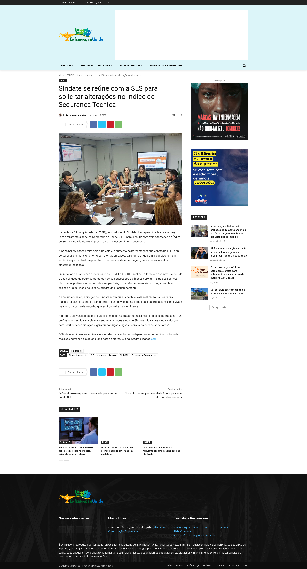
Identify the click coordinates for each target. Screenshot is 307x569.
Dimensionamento (78, 355)
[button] (244, 65)
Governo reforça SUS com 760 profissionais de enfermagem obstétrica (117, 450)
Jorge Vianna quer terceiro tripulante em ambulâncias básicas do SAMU (161, 450)
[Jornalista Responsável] (203, 523)
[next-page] (66, 462)
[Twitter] (237, 3)
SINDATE (124, 355)
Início (61, 75)
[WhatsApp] (118, 124)
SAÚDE (70, 75)
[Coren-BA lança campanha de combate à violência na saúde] (199, 294)
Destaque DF (65, 442)
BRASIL (105, 442)
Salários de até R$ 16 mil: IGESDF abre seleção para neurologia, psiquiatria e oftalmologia (76, 450)
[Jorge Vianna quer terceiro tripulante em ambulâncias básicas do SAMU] (162, 430)
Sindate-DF (76, 350)
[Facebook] (227, 3)
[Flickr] (70, 529)
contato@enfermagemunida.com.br (194, 535)
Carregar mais (218, 307)
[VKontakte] (88, 529)
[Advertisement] (181, 35)
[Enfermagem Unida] (61, 115)
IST (92, 355)
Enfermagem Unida (76, 115)
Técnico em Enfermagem (144, 355)
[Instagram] (232, 3)
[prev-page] (61, 462)
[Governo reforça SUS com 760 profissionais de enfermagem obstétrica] (120, 430)
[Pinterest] (110, 124)
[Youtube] (246, 3)
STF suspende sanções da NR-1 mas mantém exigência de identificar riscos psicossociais (229, 252)
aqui (154, 339)
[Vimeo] (241, 3)
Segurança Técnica (107, 355)
